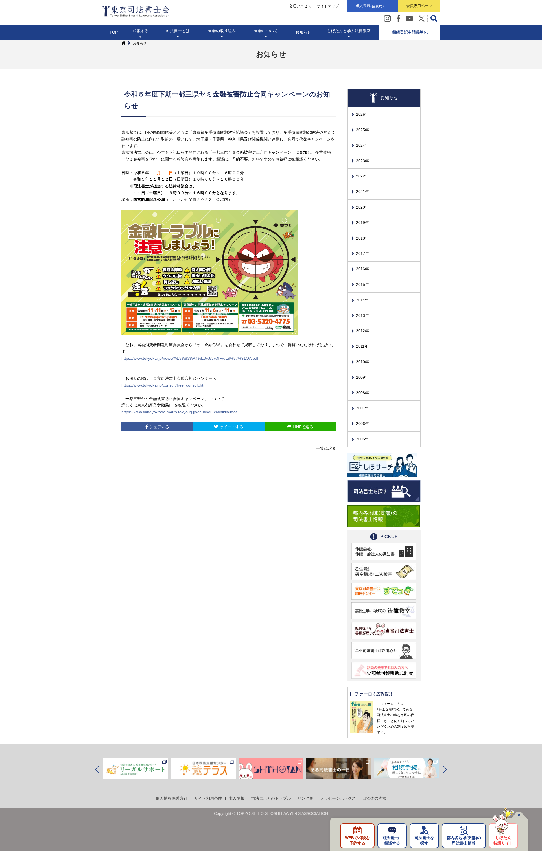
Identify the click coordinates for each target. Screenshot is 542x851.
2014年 (362, 300)
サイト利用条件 (208, 798)
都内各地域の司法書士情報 (464, 840)
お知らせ (303, 32)
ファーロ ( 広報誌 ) (373, 694)
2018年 (362, 238)
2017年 (362, 253)
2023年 (362, 161)
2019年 (362, 222)
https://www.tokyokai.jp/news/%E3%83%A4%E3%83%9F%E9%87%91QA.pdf (189, 358)
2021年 (362, 191)
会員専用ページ (419, 6)
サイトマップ (328, 6)
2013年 (362, 315)
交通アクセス (300, 6)
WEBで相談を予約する (357, 840)
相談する (140, 30)
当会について (266, 30)
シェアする (159, 427)
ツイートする (231, 427)
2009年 (362, 377)
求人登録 (370, 6)
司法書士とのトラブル (271, 798)
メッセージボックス (338, 798)
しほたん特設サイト (503, 840)
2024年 (362, 145)
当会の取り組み (222, 30)
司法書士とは (178, 30)
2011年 (362, 346)
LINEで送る (303, 427)
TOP (114, 32)
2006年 (362, 423)
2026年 (362, 114)
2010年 (362, 361)
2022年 (362, 176)
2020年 (362, 207)
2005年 (362, 439)
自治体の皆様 (374, 798)
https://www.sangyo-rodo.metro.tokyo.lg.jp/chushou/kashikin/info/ (179, 412)
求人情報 (236, 798)
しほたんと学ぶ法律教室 (349, 30)
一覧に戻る (326, 448)
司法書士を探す (424, 840)
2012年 (362, 330)
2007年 (362, 408)
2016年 (362, 269)
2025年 (362, 130)
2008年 (362, 393)
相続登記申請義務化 (410, 32)
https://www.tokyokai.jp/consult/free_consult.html (164, 385)
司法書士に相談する (392, 840)
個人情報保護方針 (171, 798)
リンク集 (305, 798)
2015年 (362, 284)
